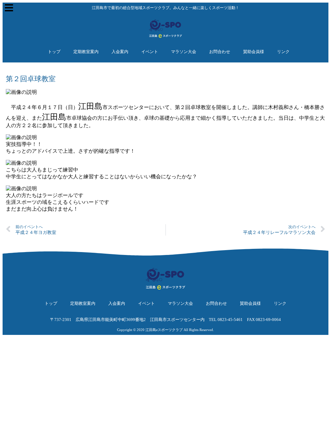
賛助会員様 (253, 51)
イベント (149, 51)
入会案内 (120, 51)
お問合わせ (219, 51)
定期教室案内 (86, 51)
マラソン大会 (183, 51)
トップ (54, 51)
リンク (283, 51)
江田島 (90, 106)
